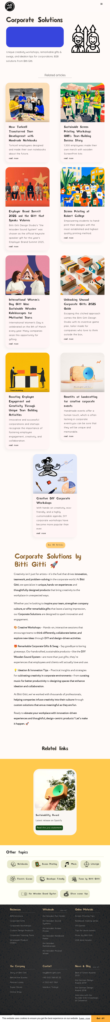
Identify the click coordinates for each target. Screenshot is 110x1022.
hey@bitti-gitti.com (52, 972)
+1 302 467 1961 (50, 982)
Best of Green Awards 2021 (85, 974)
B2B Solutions (16, 916)
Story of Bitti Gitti (18, 972)
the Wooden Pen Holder (54, 916)
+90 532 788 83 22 (52, 977)
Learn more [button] (84, 1018)
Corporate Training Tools (22, 935)
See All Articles (55, 545)
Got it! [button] (100, 1018)
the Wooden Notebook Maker (53, 937)
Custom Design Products (21, 930)
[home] (11, 6)
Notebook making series (86, 921)
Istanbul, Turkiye (50, 987)
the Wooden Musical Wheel (52, 952)
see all (63, 910)
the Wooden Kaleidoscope (49, 944)
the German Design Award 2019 (84, 981)
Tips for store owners (85, 930)
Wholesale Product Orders (19, 941)
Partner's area (16, 982)
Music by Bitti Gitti (84, 935)
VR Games (80, 925)
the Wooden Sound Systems (52, 922)
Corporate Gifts (17, 921)
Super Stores (16, 987)
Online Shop (16, 992)
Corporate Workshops (20, 925)
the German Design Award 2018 (84, 989)
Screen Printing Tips (84, 916)
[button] (102, 4)
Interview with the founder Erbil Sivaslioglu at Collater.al (86, 998)
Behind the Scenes (18, 977)
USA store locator (83, 940)
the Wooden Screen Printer (52, 929)
